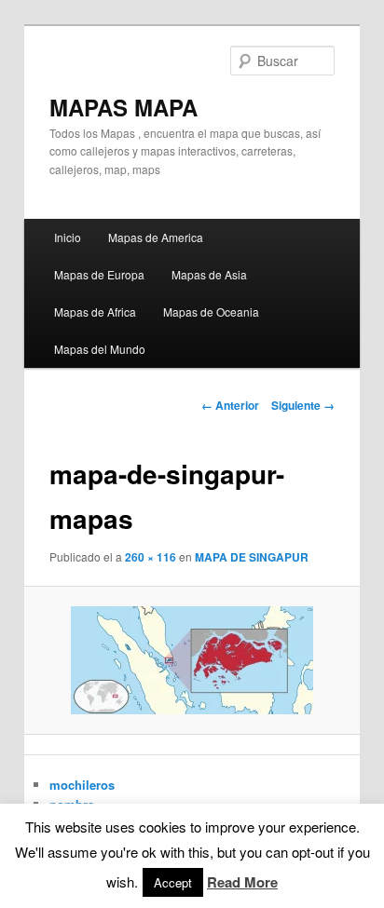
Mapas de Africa (95, 311)
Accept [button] (173, 882)
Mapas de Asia (209, 274)
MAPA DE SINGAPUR (252, 557)
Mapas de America (155, 237)
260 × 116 (150, 557)
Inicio (67, 237)
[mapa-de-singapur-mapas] (191, 660)
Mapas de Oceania (211, 311)
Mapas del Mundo (99, 349)
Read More (242, 882)
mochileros (82, 784)
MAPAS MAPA (123, 107)
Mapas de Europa (99, 274)
